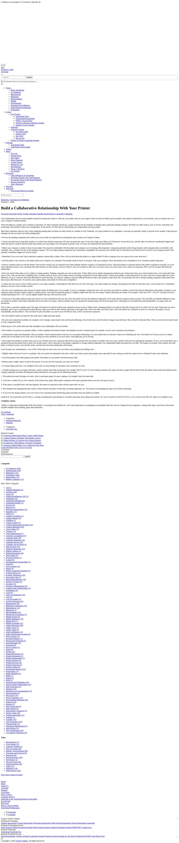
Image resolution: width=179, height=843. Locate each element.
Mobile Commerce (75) (15, 479)
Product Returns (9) (13, 660)
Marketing (15, 97)
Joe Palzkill (15, 171)
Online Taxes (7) (12, 628)
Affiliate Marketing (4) (14, 490)
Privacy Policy (6, 795)
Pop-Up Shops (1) (13, 647)
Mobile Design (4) (13, 617)
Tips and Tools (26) (13, 762)
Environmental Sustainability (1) (18, 562)
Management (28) (12, 604)
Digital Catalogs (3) (13, 551)
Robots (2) (10, 678)
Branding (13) (11, 512)
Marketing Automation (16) (16, 606)
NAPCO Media (22, 841)
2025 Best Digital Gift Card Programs (25, 178)
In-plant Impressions (25, 823)
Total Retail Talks (17, 145)
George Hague (16, 162)
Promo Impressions (79, 823)
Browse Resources (18, 182)
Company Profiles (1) (14, 747)
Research (9, 186)
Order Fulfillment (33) (14, 632)
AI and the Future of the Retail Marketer (26, 180)
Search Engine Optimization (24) (18, 685)
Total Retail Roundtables (25, 119)
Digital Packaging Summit (22, 827)
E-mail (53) (10, 560)
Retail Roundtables (8, 836)
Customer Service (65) (14, 542)
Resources (10, 173)
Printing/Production (13, 420)
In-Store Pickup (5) (13, 573)
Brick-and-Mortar (17, 90)
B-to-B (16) (10, 505)
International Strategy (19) (16, 579)
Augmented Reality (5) (15, 503)
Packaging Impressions (42, 823)
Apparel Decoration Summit (61, 827)
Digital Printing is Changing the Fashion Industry (22, 440)
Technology (15, 110)
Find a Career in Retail (9, 806)
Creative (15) (11, 531)
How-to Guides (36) (13, 749)
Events (8, 112)
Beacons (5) (10, 507)
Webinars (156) (12, 768)
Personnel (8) (11, 645)
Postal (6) (9, 650)
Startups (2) (10, 704)
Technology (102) (13, 475)
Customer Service (8, 797)
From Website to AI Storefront (22, 175)
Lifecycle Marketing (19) (15, 595)
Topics (8, 88)
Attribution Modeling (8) (15, 501)
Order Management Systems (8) (18, 634)
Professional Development (21, 108)
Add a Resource (17, 184)
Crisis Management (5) (14, 534)
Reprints (4, 790)
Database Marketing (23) (15, 549)
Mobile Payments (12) (14, 623)
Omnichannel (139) (13, 471)
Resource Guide (7, 70)
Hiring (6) (10, 569)
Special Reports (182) (14, 757)
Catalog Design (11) (13, 518)
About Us (5, 786)
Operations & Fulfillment (20, 105)
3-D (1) (9, 488)
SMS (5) (9, 680)
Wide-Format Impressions (61, 823)
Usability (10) (11, 720)
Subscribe (9, 189)
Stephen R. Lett (17, 164)
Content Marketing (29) (15, 527)
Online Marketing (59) (14, 625)
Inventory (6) (11, 584)
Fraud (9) (9, 564)
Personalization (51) (13, 643)
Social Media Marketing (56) (17, 700)
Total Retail (5, 832)
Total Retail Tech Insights (20, 147)
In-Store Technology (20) (15, 575)
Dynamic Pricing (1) (14, 558)
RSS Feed (5, 803)
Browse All (20, 138)
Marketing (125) (12, 473)
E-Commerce (16, 92)
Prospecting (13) (12, 671)
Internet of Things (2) (14, 582)
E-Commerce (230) (13, 468)
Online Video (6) (12, 630)
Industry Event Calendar (25, 125)
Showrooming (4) (12, 693)
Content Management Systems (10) (19, 525)
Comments (68, 214)
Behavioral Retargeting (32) (16, 509)
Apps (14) (10, 494)
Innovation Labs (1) (13, 577)
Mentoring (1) (11, 610)
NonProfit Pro (15, 832)
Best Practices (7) (12, 742)
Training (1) (10, 717)
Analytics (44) (11, 492)
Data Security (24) (13, 547)
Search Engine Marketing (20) (17, 682)
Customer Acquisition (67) (16, 536)
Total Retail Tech (22, 116)
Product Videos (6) (13, 667)
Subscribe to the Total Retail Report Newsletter (19, 799)
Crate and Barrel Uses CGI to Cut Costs (16, 447)
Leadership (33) (12, 590)
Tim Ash (14, 154)
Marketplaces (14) (13, 608)
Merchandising (16, 99)
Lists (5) (9, 597)
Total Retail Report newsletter (22, 191)
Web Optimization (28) (15, 730)
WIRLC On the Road (24, 121)
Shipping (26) (11, 689)
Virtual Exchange (17, 129)
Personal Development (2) (16, 641)
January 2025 (21, 134)
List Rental (5, 792)
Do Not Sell (5, 801)
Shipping (9, 423)
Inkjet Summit (6, 827)
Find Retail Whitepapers (10, 808)
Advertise (4, 72)
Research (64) (11, 755)
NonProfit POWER (83, 836)
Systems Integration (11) (15, 715)
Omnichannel (16, 103)
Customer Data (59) (13, 538)
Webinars (14, 127)
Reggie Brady (16, 156)
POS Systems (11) (13, 636)
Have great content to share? (12, 775)
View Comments (7, 414)
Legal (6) (9, 593)
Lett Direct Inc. (12, 429)
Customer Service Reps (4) (16, 544)
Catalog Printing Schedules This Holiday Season (22, 438)
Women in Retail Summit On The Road (60, 836)
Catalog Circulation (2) (15, 516)
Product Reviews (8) (14, 663)
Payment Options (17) (14, 639)
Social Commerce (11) (14, 698)
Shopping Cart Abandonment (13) (19, 691)
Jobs (2, 67)
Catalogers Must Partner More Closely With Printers (23, 436)
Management (16, 94)
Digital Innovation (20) (15, 553)
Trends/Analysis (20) (14, 764)
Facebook (12, 812)
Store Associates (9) (13, 706)
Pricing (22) (10, 652)
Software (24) (11, 702)
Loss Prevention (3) (13, 599)
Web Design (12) (12, 728)
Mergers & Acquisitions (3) (16, 614)
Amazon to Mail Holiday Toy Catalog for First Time (23, 445)
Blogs (8, 151)
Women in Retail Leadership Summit (30, 836)
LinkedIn (11, 815)
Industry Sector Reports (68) (17, 751)
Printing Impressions (9, 823)
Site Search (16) (12, 695)
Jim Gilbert (15, 158)
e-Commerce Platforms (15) (16, 733)
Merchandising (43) (13, 612)
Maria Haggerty (17, 160)
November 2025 (22, 132)
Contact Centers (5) (13, 523)
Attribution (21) (12, 499)
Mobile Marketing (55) (14, 619)
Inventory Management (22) (16, 586)
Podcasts (9, 143)
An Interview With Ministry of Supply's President (22, 443)
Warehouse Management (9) (17, 726)
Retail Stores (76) (12, 477)
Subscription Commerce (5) (16, 711)
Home (3, 782)
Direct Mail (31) (12, 555)
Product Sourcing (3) (14, 665)
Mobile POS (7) (12, 621)
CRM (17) (10, 514)
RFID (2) (9, 676)
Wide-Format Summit (41, 827)
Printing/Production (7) (15, 654)
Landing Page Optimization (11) (18, 588)
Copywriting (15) (12, 529)
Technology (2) (12, 760)
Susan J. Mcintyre (17, 169)
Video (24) (10, 766)
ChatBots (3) (11, 520)
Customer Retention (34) (15, 540)
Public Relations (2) (13, 674)
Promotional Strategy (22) (16, 669)
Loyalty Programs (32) (14, 601)
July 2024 (19, 136)
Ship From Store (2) (13, 687)
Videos (8, 149)
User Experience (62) (14, 722)
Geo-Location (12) (13, 566)
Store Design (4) (12, 709)
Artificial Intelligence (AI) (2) (17, 496)
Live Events (15, 114)
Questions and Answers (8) (16, 753)
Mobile (13, 101)
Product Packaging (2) (14, 656)
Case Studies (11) (12, 744)
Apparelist (91, 823)
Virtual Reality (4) (13, 724)
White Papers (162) (13, 771)
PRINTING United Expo (82, 827)
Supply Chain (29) (13, 713)
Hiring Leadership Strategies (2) (18, 571)
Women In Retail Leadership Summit (30, 123)
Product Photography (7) (15, 658)
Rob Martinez (16, 167)
